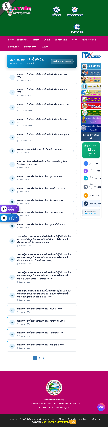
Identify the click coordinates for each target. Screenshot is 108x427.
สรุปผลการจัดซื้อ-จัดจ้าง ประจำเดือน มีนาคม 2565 (40, 149)
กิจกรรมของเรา (13, 47)
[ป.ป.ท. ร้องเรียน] (91, 127)
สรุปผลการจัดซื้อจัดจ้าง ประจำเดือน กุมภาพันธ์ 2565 (41, 224)
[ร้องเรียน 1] (91, 72)
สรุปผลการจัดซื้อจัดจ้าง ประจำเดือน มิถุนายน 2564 (40, 332)
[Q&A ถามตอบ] (91, 92)
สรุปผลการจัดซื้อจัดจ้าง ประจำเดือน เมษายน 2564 (39, 308)
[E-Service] (91, 66)
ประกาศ (47, 40)
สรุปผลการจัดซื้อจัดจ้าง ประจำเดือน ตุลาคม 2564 (39, 176)
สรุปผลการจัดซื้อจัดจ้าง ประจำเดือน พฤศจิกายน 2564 (41, 188)
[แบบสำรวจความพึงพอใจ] (91, 99)
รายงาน (74, 40)
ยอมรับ (73, 422)
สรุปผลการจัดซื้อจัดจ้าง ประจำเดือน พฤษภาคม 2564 (41, 320)
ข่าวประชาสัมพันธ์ (89, 40)
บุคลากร (36, 40)
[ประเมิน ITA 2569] (91, 54)
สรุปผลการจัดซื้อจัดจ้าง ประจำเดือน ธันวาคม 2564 (40, 200)
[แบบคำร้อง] (91, 86)
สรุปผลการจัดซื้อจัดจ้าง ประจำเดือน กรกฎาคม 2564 (40, 344)
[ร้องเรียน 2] (91, 79)
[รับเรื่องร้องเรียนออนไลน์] (91, 105)
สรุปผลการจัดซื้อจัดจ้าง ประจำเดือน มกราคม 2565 (40, 212)
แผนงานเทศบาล (61, 40)
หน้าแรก (11, 40)
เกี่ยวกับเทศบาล (22, 40)
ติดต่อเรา (44, 47)
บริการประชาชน (30, 47)
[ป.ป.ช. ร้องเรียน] (91, 119)
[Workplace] (91, 112)
